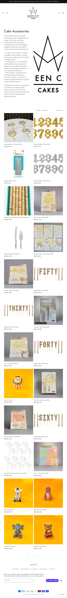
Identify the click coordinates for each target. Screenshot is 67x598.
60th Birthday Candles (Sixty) (41, 436)
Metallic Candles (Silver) (10, 181)
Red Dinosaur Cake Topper (40, 510)
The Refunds (34, 569)
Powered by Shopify (39, 594)
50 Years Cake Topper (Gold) (41, 217)
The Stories (15, 569)
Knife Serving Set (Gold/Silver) (12, 254)
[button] (3, 13)
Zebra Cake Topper (8, 510)
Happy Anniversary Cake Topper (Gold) (43, 254)
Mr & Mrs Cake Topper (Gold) (11, 290)
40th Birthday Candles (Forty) (41, 363)
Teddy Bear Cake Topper (40, 546)
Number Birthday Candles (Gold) (42, 144)
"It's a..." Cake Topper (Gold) (41, 473)
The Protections (24, 569)
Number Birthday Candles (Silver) (42, 181)
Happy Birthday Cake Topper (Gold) (13, 144)
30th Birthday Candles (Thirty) (11, 327)
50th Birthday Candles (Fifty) (41, 290)
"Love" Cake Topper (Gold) (11, 363)
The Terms (52, 569)
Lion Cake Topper (8, 400)
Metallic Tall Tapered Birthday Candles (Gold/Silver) (17, 217)
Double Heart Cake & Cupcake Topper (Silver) (15, 473)
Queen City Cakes (31, 594)
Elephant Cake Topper (9, 546)
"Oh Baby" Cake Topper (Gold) (41, 400)
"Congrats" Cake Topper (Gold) (41, 327)
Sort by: (38, 110)
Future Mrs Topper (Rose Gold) (11, 436)
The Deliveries (43, 569)
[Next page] (38, 556)
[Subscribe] (31, 580)
